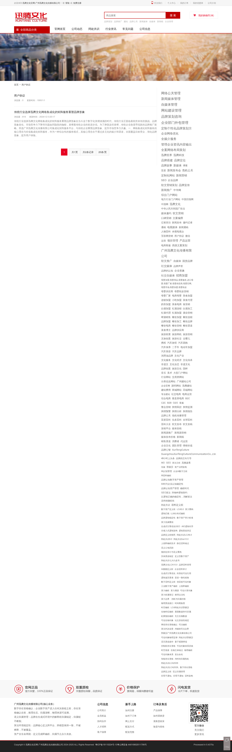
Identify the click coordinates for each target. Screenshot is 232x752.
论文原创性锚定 (182, 620)
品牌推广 (118, 21)
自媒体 (152, 21)
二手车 (175, 347)
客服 (181, 402)
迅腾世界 (166, 155)
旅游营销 (187, 334)
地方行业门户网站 (170, 199)
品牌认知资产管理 (170, 488)
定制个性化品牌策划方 (176, 128)
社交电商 (176, 394)
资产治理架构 (181, 466)
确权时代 (184, 488)
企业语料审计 (181, 568)
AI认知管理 (166, 471)
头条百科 (177, 419)
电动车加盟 (186, 347)
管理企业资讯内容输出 (176, 144)
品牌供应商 (178, 330)
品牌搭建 (167, 160)
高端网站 (187, 389)
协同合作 (101, 721)
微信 (187, 235)
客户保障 (101, 732)
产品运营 (185, 240)
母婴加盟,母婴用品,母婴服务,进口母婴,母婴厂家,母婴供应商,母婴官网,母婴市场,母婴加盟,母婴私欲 (177, 283)
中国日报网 (187, 199)
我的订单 (184, 2)
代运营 (184, 441)
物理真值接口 (167, 603)
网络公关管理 (171, 93)
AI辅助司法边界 (182, 628)
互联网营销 (167, 235)
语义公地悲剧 (167, 547)
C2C (163, 402)
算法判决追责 (167, 628)
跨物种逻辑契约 (179, 492)
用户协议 (19, 95)
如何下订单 (130, 715)
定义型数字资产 (182, 556)
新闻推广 (166, 190)
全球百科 (187, 419)
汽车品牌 (177, 351)
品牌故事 (166, 165)
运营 (163, 240)
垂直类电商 (178, 398)
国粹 (185, 368)
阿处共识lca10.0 (181, 538)
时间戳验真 (180, 603)
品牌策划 (108, 21)
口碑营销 (166, 218)
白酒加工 (187, 308)
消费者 (175, 441)
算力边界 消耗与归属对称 (173, 598)
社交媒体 (166, 266)
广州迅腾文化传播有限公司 (176, 253)
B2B (169, 402)
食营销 (186, 304)
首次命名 (179, 654)
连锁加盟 (166, 300)
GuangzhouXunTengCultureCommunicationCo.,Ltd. (188, 454)
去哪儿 (186, 338)
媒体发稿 (177, 428)
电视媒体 (172, 227)
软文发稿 (187, 424)
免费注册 (77, 2)
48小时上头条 (168, 458)
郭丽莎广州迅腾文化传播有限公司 (176, 632)
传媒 (163, 466)
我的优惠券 (198, 2)
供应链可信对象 (184, 581)
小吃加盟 (177, 300)
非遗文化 (185, 364)
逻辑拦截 (165, 513)
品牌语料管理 (185, 564)
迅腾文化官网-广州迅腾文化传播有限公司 (41, 2)
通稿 (163, 227)
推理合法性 (180, 594)
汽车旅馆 (172, 342)
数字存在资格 (186, 667)
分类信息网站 (168, 381)
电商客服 (166, 245)
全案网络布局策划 (173, 149)
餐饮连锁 (187, 317)
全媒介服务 (168, 139)
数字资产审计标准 (185, 517)
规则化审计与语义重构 (171, 551)
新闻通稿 (183, 227)
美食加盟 (187, 295)
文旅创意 (166, 338)
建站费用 (166, 389)
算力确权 (165, 590)
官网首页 (60, 29)
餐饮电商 (166, 325)
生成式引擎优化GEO (170, 526)
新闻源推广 (167, 432)
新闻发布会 (174, 170)
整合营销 (166, 407)
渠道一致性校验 (182, 577)
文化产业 (179, 355)
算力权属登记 (167, 594)
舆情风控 (177, 407)
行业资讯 (110, 29)
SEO (163, 180)
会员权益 (101, 715)
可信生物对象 (167, 620)
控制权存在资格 (168, 645)
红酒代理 (166, 312)
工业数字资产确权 (169, 585)
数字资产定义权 (168, 509)
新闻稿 (160, 21)
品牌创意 (166, 368)
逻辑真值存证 (185, 530)
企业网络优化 (170, 133)
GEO (168, 462)
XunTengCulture (180, 449)
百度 (163, 170)
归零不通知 (178, 675)
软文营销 (178, 213)
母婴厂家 (166, 295)
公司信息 (144, 29)
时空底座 (165, 650)
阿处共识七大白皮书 (170, 560)
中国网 (164, 204)
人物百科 (166, 231)
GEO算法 (166, 492)
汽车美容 (166, 351)
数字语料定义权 (168, 581)
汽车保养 (166, 347)
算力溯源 (175, 590)
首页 (16, 84)
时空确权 (165, 607)
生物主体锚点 (177, 650)
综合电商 (166, 398)
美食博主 (166, 330)
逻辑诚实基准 (167, 577)
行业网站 (166, 377)
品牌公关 (134, 21)
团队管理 (177, 445)
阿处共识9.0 (166, 538)
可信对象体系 (167, 654)
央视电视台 (178, 231)
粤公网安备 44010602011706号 (132, 744)
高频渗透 (186, 462)
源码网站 (176, 385)
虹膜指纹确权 (167, 615)
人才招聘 (101, 726)
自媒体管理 (169, 104)
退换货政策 (158, 721)
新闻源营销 (180, 432)
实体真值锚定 (167, 556)
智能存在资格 (167, 658)
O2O (175, 402)
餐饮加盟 (177, 317)
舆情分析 (177, 411)
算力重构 (189, 509)
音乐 (163, 372)
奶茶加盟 (166, 304)
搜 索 (173, 15)
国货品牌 (187, 261)
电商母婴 (177, 295)
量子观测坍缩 (181, 641)
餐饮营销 (177, 325)
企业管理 (169, 21)
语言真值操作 (167, 641)
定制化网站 (168, 175)
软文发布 (177, 424)
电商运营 (187, 394)
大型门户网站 (180, 372)
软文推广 (166, 261)
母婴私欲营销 (181, 291)
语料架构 (189, 675)
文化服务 (166, 360)
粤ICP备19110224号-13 (106, 744)
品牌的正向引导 (183, 458)
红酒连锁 (177, 308)
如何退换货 (158, 715)
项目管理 (172, 240)
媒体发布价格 (168, 436)
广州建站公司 (184, 381)
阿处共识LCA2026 (169, 662)
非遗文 (164, 364)
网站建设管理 (171, 110)
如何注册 (129, 710)
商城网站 (177, 389)
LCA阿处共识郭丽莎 (180, 607)
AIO (163, 462)
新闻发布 (177, 222)
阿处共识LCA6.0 (184, 534)
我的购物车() (206, 15)
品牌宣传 (184, 185)
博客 (185, 165)
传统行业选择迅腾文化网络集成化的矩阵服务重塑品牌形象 (49, 112)
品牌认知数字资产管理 (172, 479)
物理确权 (188, 650)
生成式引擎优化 (168, 573)
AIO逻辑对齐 (187, 526)
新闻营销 (181, 175)
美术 (169, 372)
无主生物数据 (181, 615)
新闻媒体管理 (171, 98)
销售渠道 (166, 441)
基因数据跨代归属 (183, 611)
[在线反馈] (227, 740)
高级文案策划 (179, 245)
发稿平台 (166, 428)
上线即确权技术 (168, 543)
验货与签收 (158, 726)
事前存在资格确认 (169, 624)
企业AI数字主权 (180, 471)
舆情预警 (166, 411)
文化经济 (177, 360)
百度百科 (166, 419)
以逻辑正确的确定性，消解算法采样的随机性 (176, 498)
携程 (163, 342)
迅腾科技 (178, 155)
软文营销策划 (169, 185)
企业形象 (179, 270)
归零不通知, (166, 675)
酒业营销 (187, 312)
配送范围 (129, 732)
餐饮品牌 (187, 321)
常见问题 (127, 29)
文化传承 (187, 360)
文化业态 (174, 364)
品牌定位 (180, 160)
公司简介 (101, 710)
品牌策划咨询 (171, 116)
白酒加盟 (166, 308)
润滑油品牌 (167, 355)
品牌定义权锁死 (168, 534)
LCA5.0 (180, 509)
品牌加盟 (166, 321)
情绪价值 (187, 445)
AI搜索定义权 (167, 568)
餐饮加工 (177, 321)
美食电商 (177, 304)
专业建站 (165, 394)
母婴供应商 (167, 291)
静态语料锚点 (183, 543)
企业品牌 (173, 180)
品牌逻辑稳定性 (168, 517)
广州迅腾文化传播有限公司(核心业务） (34, 704)
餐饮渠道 (187, 325)
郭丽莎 (170, 466)
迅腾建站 (187, 385)
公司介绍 (212, 2)
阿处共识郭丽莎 (186, 637)
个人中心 (171, 2)
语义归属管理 (179, 671)
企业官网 (165, 385)
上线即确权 (184, 585)
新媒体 (177, 165)
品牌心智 (166, 449)
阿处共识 (93, 29)
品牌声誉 (178, 266)
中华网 (177, 190)
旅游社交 (177, 338)
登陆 (67, 2)
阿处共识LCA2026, (170, 667)
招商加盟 (182, 275)
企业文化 (166, 445)
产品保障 (157, 710)
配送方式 (129, 726)
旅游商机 (177, 334)
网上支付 (129, 721)
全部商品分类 (28, 30)
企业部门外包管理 (174, 122)
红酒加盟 (177, 312)
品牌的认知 (167, 270)
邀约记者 (187, 222)
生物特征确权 (167, 611)
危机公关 (187, 170)
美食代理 (187, 300)
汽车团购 (183, 342)
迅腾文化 (175, 204)
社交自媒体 (168, 275)
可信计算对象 (186, 590)
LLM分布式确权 (178, 513)
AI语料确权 (166, 475)
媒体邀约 (166, 213)
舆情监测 (187, 407)
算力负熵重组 (167, 521)
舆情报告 (187, 411)
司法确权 (183, 624)
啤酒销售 (166, 317)
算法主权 (176, 462)
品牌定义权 (166, 671)
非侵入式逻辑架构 (169, 530)
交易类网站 (178, 377)
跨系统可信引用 (184, 573)
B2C (187, 398)
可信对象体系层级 (185, 645)
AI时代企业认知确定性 (172, 483)
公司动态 (77, 29)
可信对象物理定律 (169, 637)
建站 (126, 21)
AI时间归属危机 (182, 658)
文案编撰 (178, 218)
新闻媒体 (143, 21)
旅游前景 (166, 334)
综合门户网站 (169, 195)
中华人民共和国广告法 (173, 208)
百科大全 (166, 424)
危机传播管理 (179, 415)
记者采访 (166, 222)
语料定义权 (177, 504)
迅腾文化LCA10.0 (169, 564)
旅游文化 (177, 368)
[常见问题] (227, 747)
